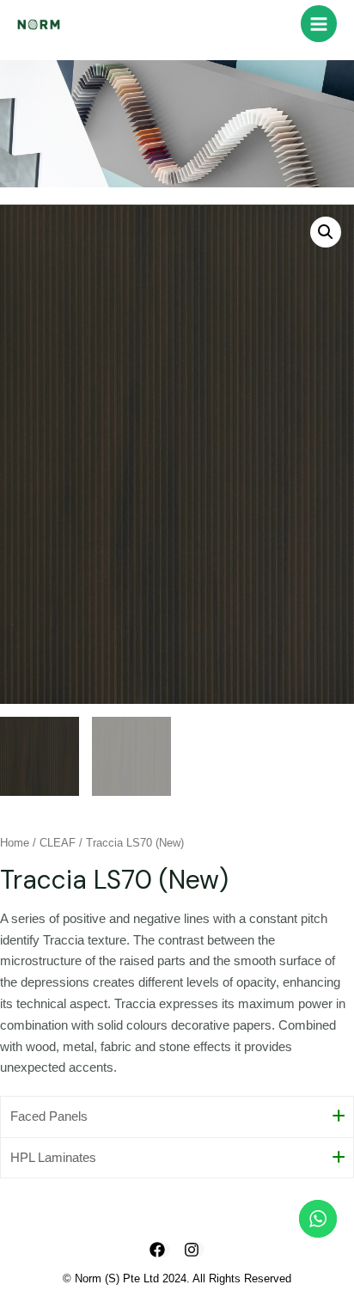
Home (14, 842)
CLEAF (58, 842)
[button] (325, 232)
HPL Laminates (53, 1158)
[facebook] (160, 1249)
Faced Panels (49, 1116)
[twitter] (194, 1249)
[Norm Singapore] (38, 23)
